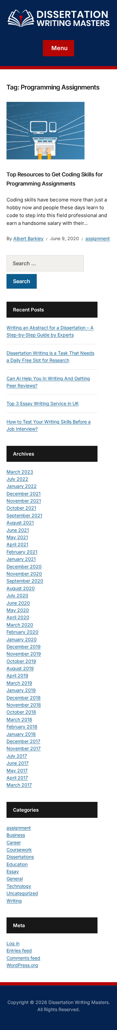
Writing (14, 900)
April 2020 (17, 617)
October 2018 (21, 712)
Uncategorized (22, 893)
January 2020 (21, 639)
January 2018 (21, 734)
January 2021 (21, 559)
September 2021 (24, 515)
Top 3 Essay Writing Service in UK (42, 403)
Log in (13, 943)
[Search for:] (52, 263)
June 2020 (18, 603)
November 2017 (23, 748)
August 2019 (20, 668)
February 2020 (22, 632)
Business (15, 835)
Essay (12, 871)
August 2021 (20, 522)
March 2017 (19, 785)
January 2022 (21, 486)
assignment (97, 238)
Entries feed (19, 950)
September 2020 (24, 581)
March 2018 (19, 719)
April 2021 (17, 544)
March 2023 (19, 471)
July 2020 (17, 595)
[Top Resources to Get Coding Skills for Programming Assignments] (45, 131)
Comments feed (23, 958)
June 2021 (17, 530)
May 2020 (17, 610)
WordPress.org (22, 965)
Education (17, 864)
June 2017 (17, 763)
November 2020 (24, 573)
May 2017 (17, 770)
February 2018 (21, 726)
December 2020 (24, 566)
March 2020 (19, 624)
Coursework (19, 849)
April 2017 (17, 777)
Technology (18, 886)
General (14, 878)
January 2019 (21, 690)
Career (13, 842)
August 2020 (20, 588)
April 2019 (17, 675)
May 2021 (17, 537)
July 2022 (17, 479)
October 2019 (21, 661)
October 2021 (21, 508)
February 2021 (21, 552)
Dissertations (20, 856)
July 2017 (16, 756)
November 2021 (23, 500)
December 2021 (23, 493)
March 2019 (19, 683)
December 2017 (23, 741)
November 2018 (23, 704)
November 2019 (23, 653)
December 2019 (23, 646)
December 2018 (23, 697)
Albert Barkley (28, 238)
